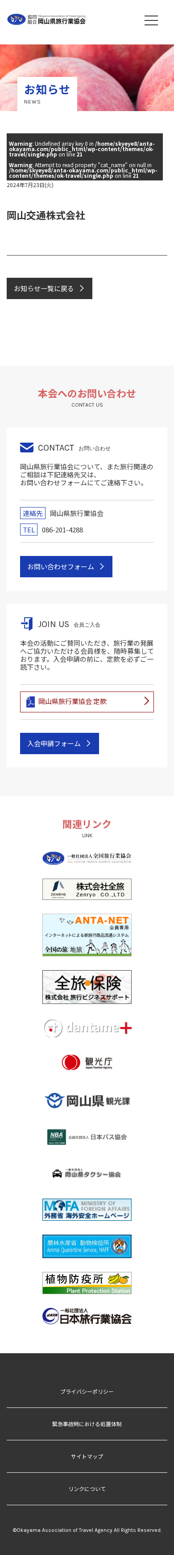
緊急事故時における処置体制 (87, 1423)
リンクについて (87, 1488)
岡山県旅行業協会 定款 (72, 701)
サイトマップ (87, 1456)
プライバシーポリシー (87, 1391)
